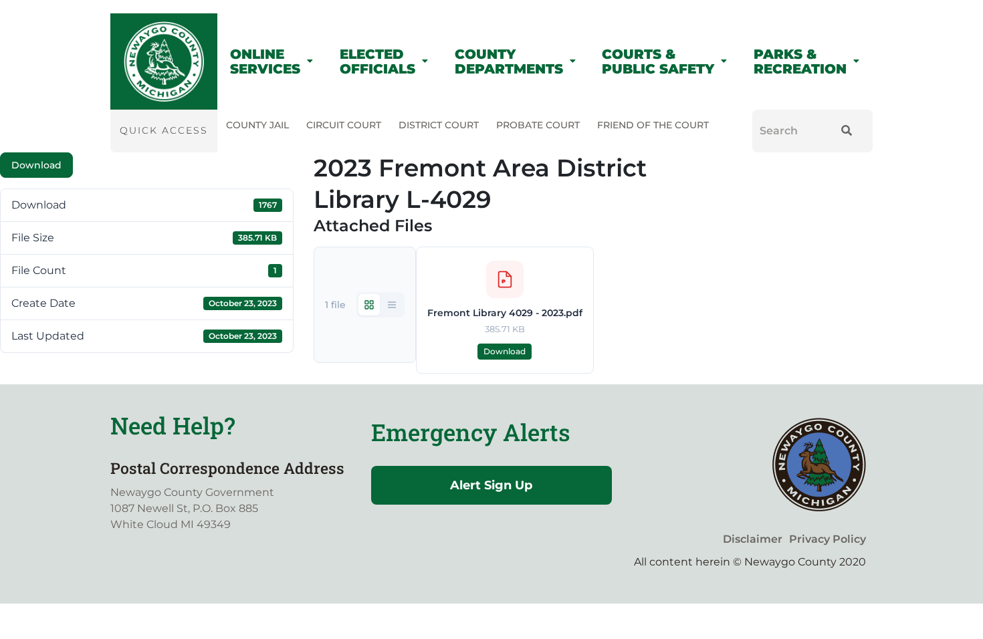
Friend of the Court (653, 125)
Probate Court (538, 125)
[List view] (392, 304)
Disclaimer (752, 539)
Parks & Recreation (800, 61)
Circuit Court (343, 125)
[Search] (843, 131)
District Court (439, 125)
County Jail (257, 125)
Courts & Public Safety (658, 61)
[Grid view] (369, 304)
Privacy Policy (827, 539)
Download (36, 165)
